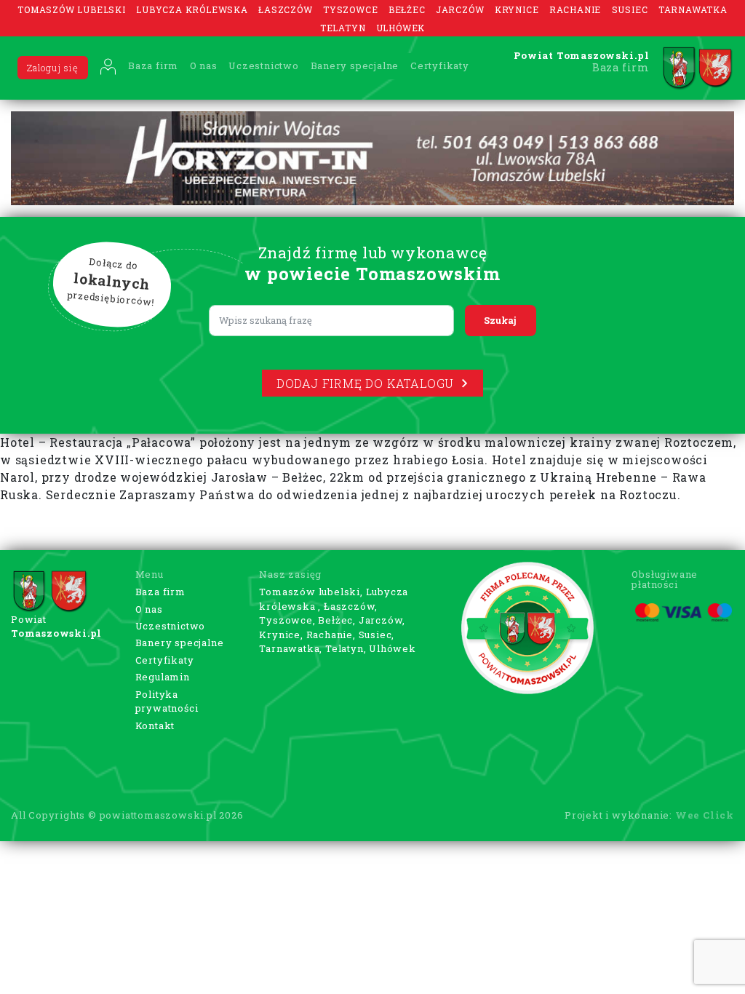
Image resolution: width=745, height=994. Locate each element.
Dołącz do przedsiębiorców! (111, 282)
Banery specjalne (355, 65)
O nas (204, 65)
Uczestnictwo (263, 65)
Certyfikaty (439, 65)
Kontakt (155, 725)
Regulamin (162, 676)
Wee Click (704, 815)
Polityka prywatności (167, 701)
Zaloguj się (53, 67)
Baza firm (153, 65)
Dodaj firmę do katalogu (365, 383)
